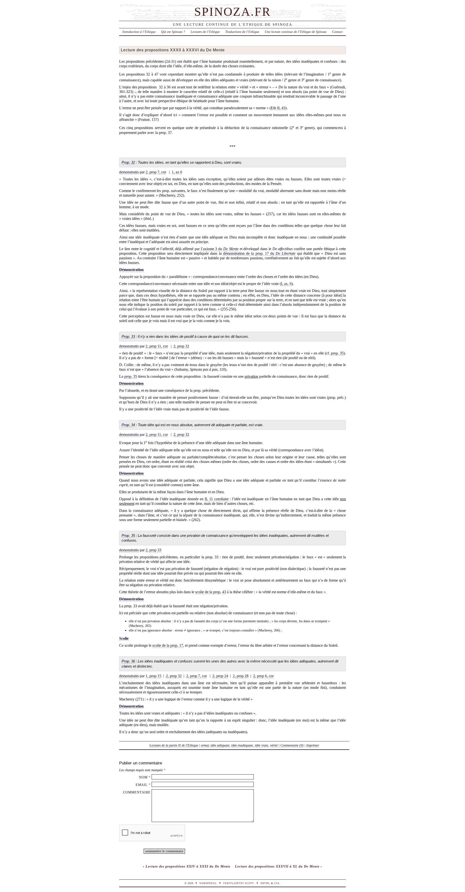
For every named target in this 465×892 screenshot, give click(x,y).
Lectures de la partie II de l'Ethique (173, 745)
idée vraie (261, 745)
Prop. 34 (128, 425)
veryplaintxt (233, 883)
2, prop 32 (181, 346)
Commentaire (137, 792)
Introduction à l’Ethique (138, 32)
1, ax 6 (177, 172)
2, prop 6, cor (263, 676)
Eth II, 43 (278, 108)
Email (141, 785)
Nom (143, 777)
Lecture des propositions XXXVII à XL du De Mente (277, 866)
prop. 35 (337, 353)
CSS (276, 883)
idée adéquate (219, 745)
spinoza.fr (232, 11)
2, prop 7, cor (156, 172)
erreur (205, 745)
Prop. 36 (128, 661)
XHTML (265, 883)
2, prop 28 (240, 676)
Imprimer (312, 745)
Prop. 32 (128, 162)
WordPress (207, 883)
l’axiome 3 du (220, 249)
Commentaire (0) (291, 745)
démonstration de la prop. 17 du (259, 253)
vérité (274, 745)
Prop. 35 (128, 535)
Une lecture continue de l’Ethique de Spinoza (295, 32)
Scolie (124, 638)
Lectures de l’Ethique (205, 32)
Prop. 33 (128, 336)
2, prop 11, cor (157, 346)
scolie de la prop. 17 (167, 645)
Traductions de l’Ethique (242, 32)
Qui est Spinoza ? (173, 32)
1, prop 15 (153, 676)
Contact (337, 32)
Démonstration (131, 270)
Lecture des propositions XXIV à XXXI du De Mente (188, 866)
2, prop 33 (153, 550)
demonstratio (129, 172)
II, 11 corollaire (216, 499)
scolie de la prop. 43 (210, 592)
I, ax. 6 (286, 284)
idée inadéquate (242, 745)
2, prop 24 (220, 676)
